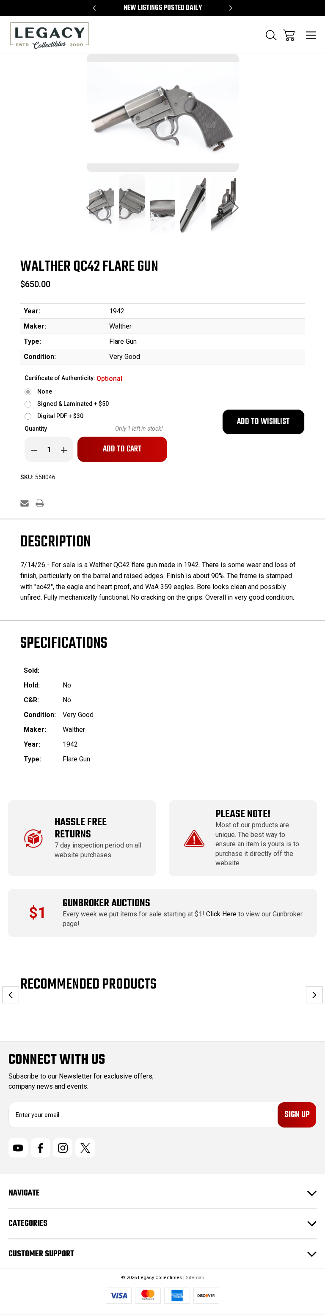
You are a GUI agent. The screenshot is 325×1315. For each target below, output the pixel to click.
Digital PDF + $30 (60, 416)
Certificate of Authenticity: (73, 379)
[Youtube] (18, 1147)
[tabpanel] (101, 209)
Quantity (36, 428)
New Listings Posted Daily (163, 8)
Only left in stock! (139, 428)
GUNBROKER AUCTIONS (106, 903)
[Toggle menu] (311, 35)
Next (234, 203)
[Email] (24, 503)
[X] (85, 1147)
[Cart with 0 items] (289, 35)
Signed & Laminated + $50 (73, 403)
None (44, 391)
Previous (90, 203)
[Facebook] (40, 1147)
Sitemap (195, 1277)
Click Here (221, 914)
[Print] (40, 503)
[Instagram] (62, 1147)
